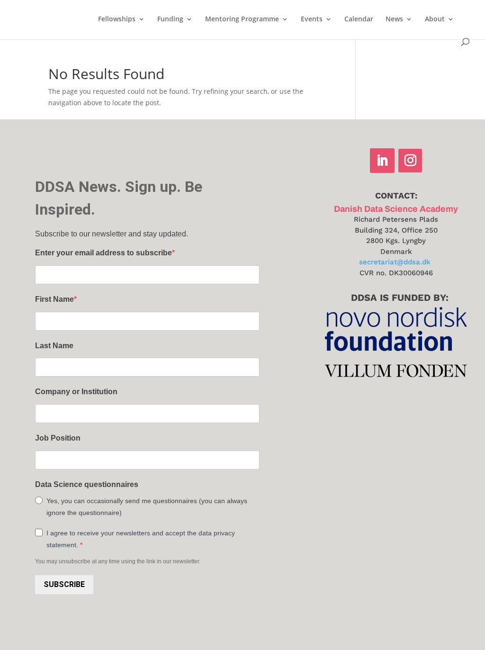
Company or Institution (76, 392)
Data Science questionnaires (86, 484)
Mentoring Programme (242, 19)
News (394, 19)
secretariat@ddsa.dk (395, 262)
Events (312, 19)
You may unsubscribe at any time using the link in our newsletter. (117, 561)
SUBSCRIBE (64, 584)
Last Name (54, 346)
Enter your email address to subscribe (103, 253)
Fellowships (116, 19)
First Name (54, 299)
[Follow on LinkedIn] (382, 160)
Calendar (358, 19)
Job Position (58, 438)
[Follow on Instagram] (410, 160)
